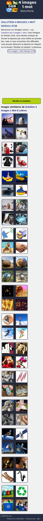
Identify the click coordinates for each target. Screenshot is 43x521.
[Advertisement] (21, 75)
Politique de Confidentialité (15, 519)
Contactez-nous (30, 519)
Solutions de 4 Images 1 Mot (13, 33)
